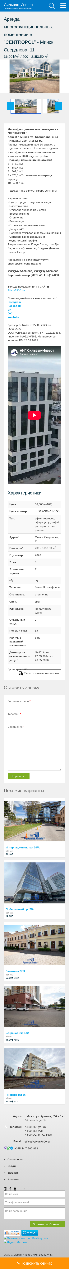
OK (10, 313)
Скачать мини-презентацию (41, 673)
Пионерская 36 (16, 1094)
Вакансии (13, 1172)
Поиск (52, 6)
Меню (63, 6)
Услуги (11, 1165)
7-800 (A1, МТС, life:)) (38, 1134)
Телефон (14, 713)
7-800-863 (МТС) (35, 1126)
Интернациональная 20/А (23, 847)
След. (58, 106)
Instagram (14, 301)
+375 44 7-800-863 (26, 1148)
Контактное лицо (19, 701)
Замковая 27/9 (15, 971)
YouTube (13, 317)
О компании (15, 1159)
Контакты (13, 1179)
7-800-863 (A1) (34, 1130)
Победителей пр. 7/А (20, 909)
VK (9, 309)
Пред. (10, 106)
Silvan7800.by (16, 290)
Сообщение (16, 726)
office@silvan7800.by (37, 1141)
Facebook (14, 305)
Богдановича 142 (17, 1032)
